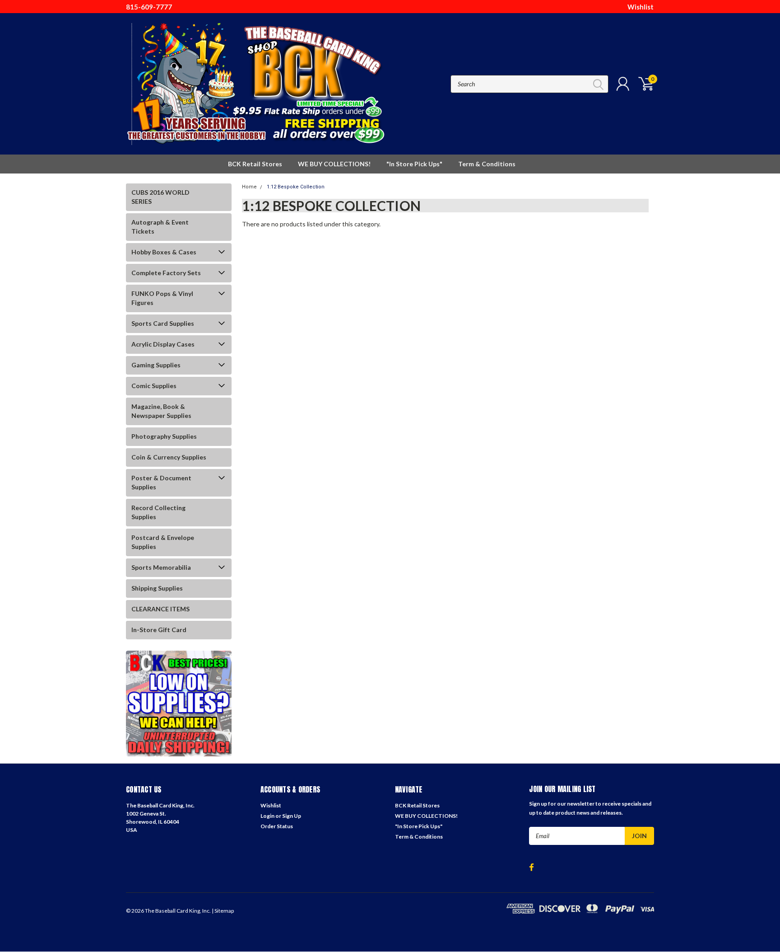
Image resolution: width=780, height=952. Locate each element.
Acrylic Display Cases (163, 344)
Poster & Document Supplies (161, 482)
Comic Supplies (153, 385)
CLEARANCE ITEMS (160, 609)
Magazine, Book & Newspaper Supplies (161, 411)
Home (249, 187)
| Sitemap (223, 910)
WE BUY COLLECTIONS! (334, 164)
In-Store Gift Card (158, 629)
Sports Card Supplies (162, 323)
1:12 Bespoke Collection (296, 187)
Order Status (276, 826)
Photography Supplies (164, 436)
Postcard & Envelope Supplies (162, 542)
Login (267, 815)
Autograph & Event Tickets (160, 226)
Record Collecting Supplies (158, 512)
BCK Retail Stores (255, 164)
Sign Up (291, 815)
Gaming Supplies (156, 365)
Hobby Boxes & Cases (163, 252)
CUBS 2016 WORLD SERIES (160, 196)
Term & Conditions (486, 164)
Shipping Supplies (157, 588)
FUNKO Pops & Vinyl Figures (162, 298)
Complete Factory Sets (166, 273)
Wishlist (640, 7)
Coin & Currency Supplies (168, 457)
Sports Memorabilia (161, 567)
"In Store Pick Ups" (414, 164)
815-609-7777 (149, 7)
